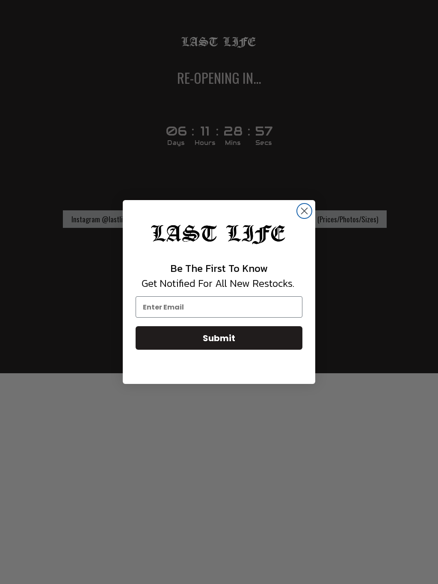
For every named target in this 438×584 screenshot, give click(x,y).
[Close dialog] (304, 211)
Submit (219, 338)
